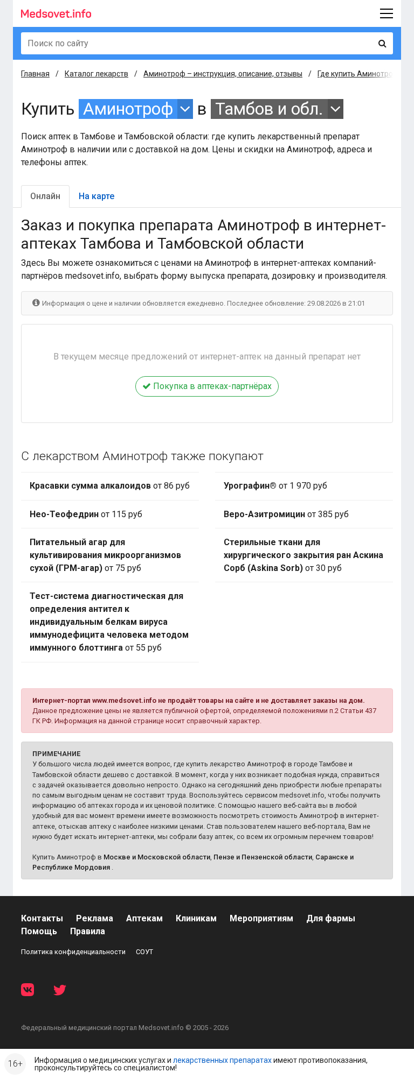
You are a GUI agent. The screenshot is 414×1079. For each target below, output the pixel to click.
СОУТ (144, 952)
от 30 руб (303, 555)
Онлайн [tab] (45, 196)
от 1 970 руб (275, 486)
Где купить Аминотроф (358, 73)
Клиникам (196, 918)
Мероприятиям (261, 918)
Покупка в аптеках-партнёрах (211, 386)
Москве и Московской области (157, 857)
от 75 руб (105, 555)
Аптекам (144, 918)
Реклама (94, 918)
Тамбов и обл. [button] (269, 109)
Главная (35, 73)
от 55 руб (109, 622)
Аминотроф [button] (128, 109)
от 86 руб (110, 486)
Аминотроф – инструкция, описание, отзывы (222, 73)
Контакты (42, 918)
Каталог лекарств (96, 73)
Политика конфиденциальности (73, 952)
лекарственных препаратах (222, 1060)
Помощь (39, 931)
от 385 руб (286, 514)
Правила (87, 931)
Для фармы (330, 918)
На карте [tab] (96, 196)
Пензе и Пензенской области (262, 857)
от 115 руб (86, 514)
